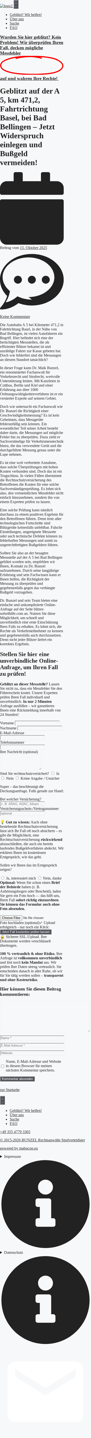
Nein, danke (52, 878)
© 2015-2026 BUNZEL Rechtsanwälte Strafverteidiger (42, 1140)
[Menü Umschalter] (16, 4)
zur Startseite (10, 1090)
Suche (14, 23)
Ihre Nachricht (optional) (19, 752)
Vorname (7, 723)
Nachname (8, 728)
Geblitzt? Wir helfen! (26, 15)
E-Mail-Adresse (12, 733)
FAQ (13, 28)
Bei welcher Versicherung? (20, 799)
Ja (57, 773)
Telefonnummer (12, 742)
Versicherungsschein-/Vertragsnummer (29, 809)
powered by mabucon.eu (19, 1148)
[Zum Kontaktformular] (45, 1436)
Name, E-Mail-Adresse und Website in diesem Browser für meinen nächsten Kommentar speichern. (33, 1065)
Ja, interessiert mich (21, 878)
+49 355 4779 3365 (15, 1132)
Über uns (17, 19)
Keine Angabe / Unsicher (40, 778)
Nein (10, 778)
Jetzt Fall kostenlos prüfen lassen (26, 932)
